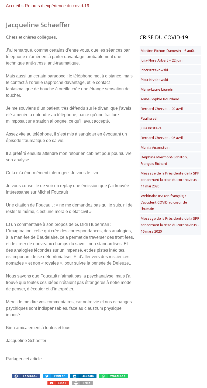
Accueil (13, 5)
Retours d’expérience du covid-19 (57, 5)
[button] (26, 376)
